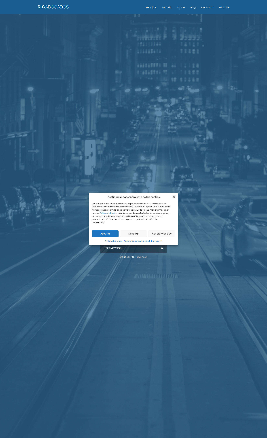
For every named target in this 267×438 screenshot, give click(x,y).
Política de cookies (114, 241)
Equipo (181, 7)
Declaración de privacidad (137, 241)
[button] (173, 197)
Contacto (207, 7)
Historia (166, 7)
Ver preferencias (162, 233)
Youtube (224, 7)
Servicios (151, 7)
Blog (193, 7)
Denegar (133, 233)
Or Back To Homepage (133, 256)
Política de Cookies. (109, 213)
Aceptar (105, 233)
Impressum (156, 241)
